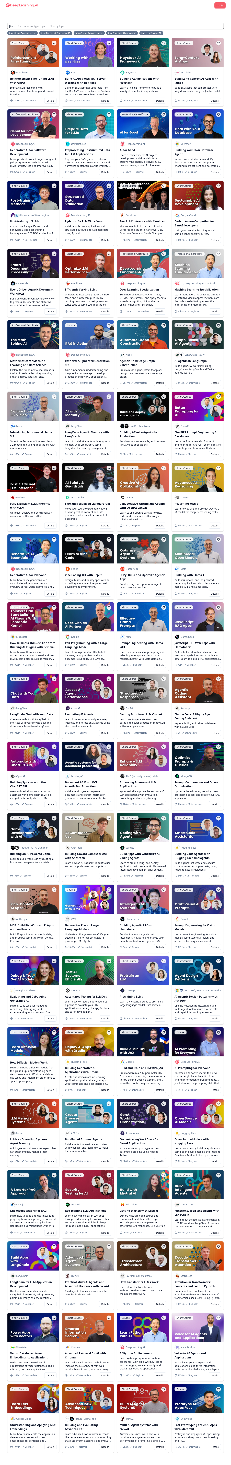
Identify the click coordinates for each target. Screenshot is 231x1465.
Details (50, 100)
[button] (54, 43)
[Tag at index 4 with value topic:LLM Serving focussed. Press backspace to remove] (160, 33)
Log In (220, 5)
